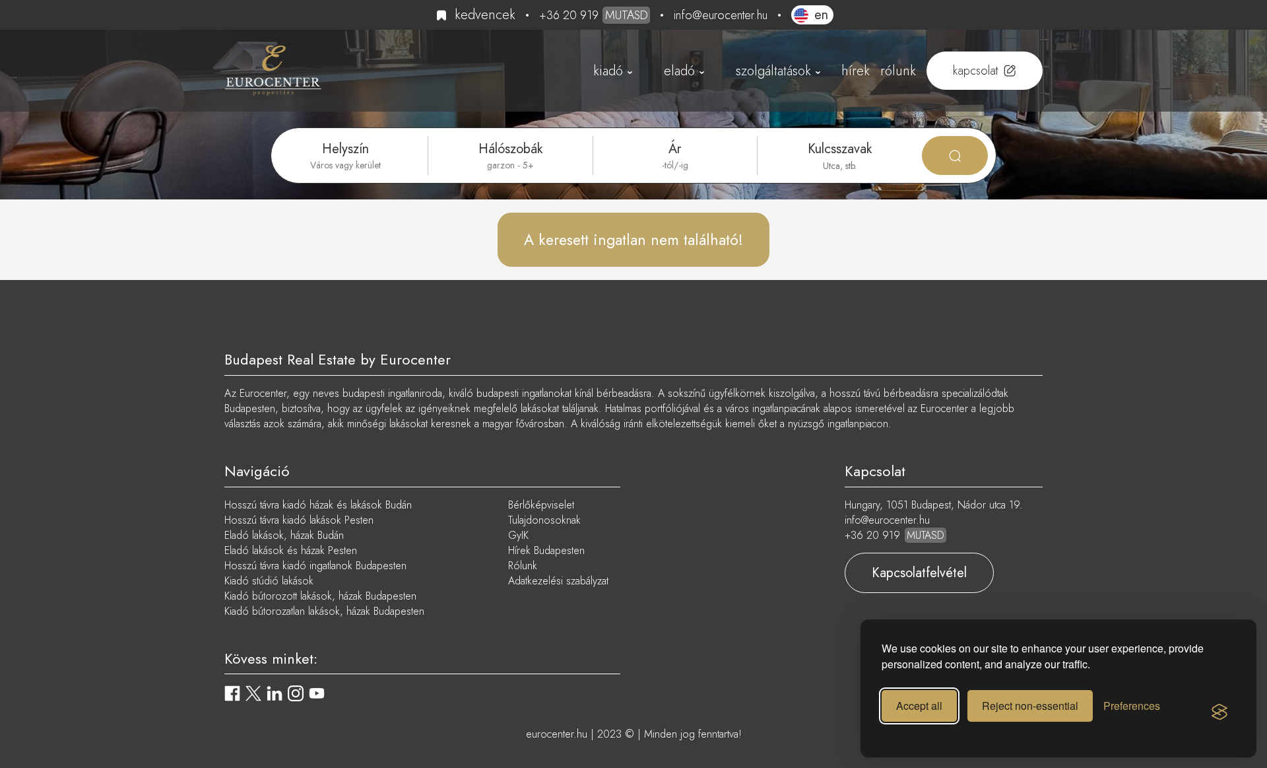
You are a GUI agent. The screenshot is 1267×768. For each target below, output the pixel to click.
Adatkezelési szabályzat (558, 580)
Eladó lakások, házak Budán (284, 535)
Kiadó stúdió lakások (268, 580)
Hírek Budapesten (546, 550)
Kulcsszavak (840, 148)
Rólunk (898, 71)
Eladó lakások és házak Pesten (290, 550)
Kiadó (608, 71)
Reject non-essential (1030, 705)
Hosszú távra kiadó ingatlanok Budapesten (315, 565)
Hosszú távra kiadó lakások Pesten (299, 520)
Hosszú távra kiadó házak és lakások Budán (318, 504)
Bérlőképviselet (541, 504)
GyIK (518, 535)
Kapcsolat (975, 70)
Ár (674, 148)
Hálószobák (510, 148)
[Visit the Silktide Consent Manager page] (1219, 712)
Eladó (679, 71)
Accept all (919, 705)
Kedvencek (485, 14)
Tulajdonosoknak (544, 520)
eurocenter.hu (556, 734)
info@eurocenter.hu (720, 15)
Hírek (855, 71)
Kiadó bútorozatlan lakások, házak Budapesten (324, 611)
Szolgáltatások (773, 71)
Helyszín (345, 148)
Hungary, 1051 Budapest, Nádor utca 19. (934, 504)
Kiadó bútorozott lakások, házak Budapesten (320, 596)
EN (821, 14)
